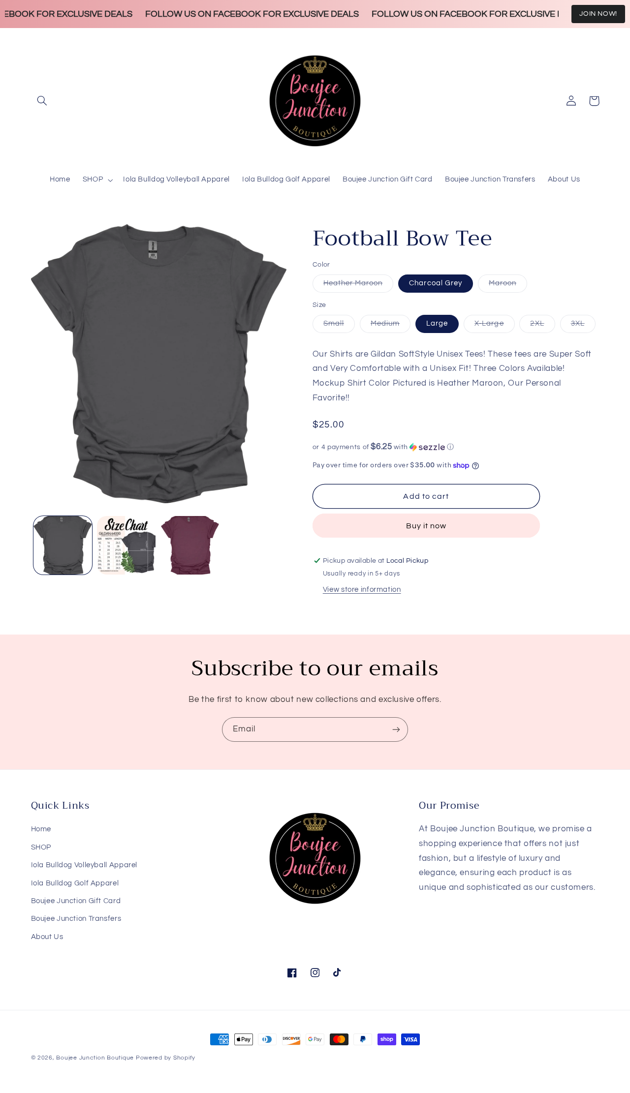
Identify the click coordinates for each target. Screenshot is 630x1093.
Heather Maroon (358, 286)
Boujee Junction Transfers (76, 918)
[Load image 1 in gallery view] (62, 545)
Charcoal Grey (435, 283)
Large (437, 323)
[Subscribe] (396, 729)
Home (41, 829)
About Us (47, 937)
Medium (390, 326)
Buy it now (426, 526)
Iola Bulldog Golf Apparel (75, 883)
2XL (542, 326)
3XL (583, 326)
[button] (42, 101)
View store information (362, 589)
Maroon (508, 286)
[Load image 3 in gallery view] (126, 545)
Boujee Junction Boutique (95, 1058)
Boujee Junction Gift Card (76, 901)
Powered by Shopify (165, 1058)
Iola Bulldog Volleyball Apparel (84, 865)
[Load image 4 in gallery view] (190, 545)
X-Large (494, 326)
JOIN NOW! (598, 13)
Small (339, 326)
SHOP (41, 847)
